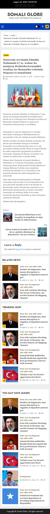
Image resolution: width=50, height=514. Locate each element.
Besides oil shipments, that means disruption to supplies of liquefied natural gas (34, 273)
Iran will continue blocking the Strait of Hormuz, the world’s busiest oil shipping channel (33, 294)
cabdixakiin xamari (12, 77)
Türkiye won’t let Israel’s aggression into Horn (32, 375)
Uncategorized (34, 285)
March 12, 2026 (27, 280)
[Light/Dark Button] (37, 26)
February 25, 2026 (28, 480)
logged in (19, 249)
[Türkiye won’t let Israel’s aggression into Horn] (10, 374)
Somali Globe (25, 14)
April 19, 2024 (27, 77)
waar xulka (33, 267)
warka (6, 55)
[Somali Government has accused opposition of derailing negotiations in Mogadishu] (10, 496)
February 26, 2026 (29, 380)
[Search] (42, 26)
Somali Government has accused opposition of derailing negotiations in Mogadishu (32, 499)
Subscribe (47, 26)
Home (22, 267)
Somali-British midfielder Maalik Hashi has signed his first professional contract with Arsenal (33, 359)
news (26, 267)
